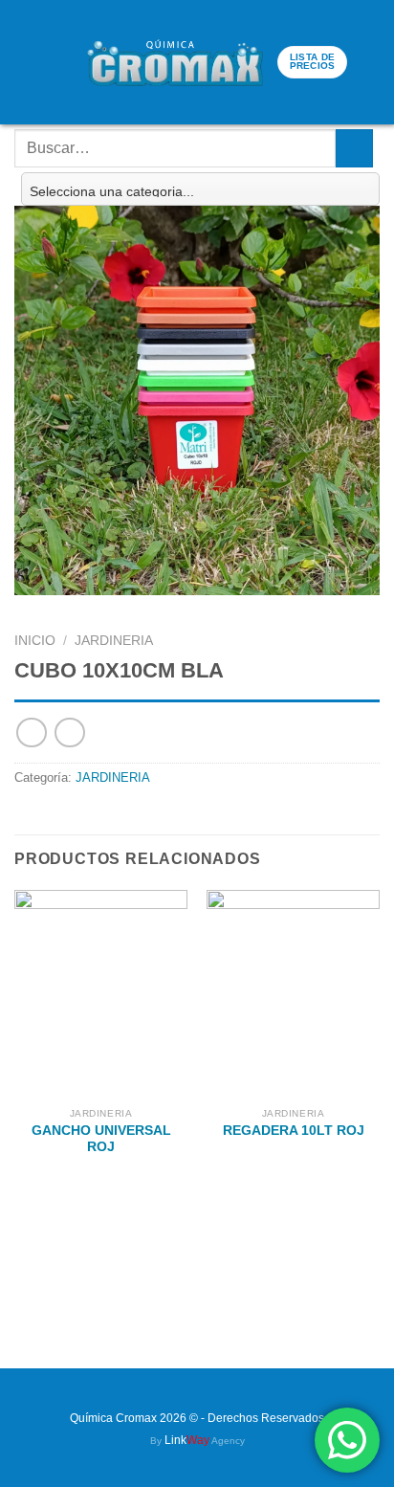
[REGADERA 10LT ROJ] (293, 994)
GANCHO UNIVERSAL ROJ (101, 1139)
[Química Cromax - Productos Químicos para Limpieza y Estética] (175, 61)
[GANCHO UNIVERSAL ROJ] (100, 994)
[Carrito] (63, 62)
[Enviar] (354, 147)
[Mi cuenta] (370, 62)
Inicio (34, 640)
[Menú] (27, 62)
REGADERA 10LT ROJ (293, 1130)
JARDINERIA (114, 640)
